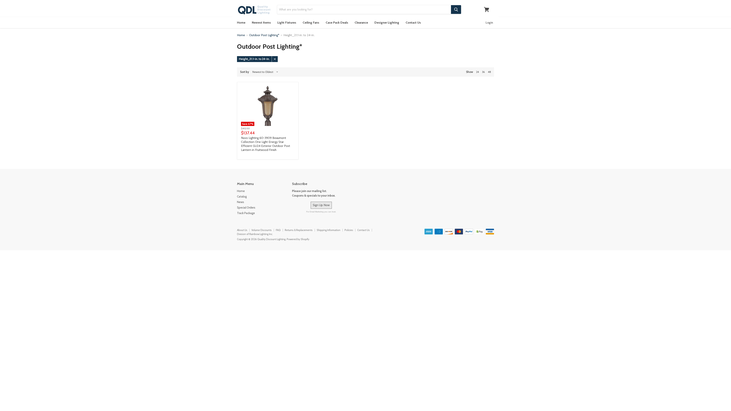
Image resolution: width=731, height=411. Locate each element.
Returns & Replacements (299, 230)
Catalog (242, 196)
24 (477, 72)
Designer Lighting (386, 22)
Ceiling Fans (311, 22)
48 (489, 72)
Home (241, 22)
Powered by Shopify (298, 239)
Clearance (361, 22)
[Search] (456, 9)
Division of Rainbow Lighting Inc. (255, 234)
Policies (349, 230)
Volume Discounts (261, 230)
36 (483, 72)
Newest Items (261, 22)
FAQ (278, 230)
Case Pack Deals (337, 22)
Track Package (246, 213)
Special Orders (246, 207)
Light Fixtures (286, 22)
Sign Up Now (321, 205)
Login (489, 22)
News (240, 202)
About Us (242, 230)
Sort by (244, 72)
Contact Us (413, 22)
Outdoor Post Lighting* (264, 35)
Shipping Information (328, 230)
